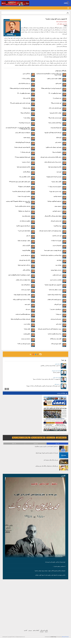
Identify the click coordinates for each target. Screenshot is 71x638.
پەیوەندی (41, 631)
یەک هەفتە (36, 443)
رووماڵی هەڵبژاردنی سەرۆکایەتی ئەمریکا (21, 437)
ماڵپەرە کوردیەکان (44, 630)
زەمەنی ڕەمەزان (50, 437)
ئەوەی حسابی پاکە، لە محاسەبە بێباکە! (55, 556)
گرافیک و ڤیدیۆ (36, 630)
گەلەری (25, 630)
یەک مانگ (14, 443)
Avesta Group (53, 636)
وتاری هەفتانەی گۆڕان (61, 437)
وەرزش (30, 630)
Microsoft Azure (65, 636)
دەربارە (46, 631)
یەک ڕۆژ (57, 443)
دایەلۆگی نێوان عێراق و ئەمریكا (38, 437)
